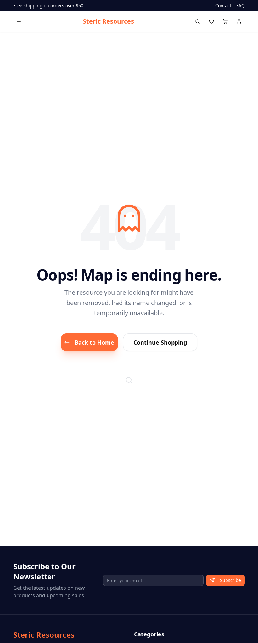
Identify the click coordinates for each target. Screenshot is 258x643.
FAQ (240, 6)
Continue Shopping (160, 342)
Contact (223, 6)
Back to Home (94, 342)
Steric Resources (108, 21)
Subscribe (230, 580)
